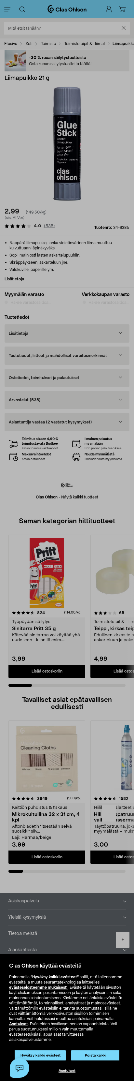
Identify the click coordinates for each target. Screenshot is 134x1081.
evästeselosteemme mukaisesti (38, 987)
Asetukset (18, 1024)
